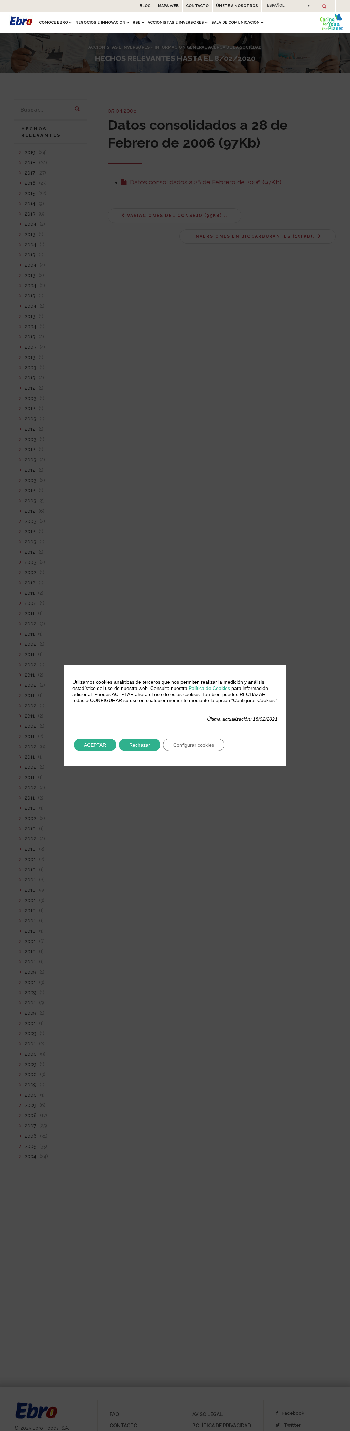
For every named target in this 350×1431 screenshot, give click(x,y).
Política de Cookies (209, 688)
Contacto (197, 6)
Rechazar (139, 745)
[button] (287, 6)
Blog (145, 6)
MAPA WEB (168, 6)
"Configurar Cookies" (254, 700)
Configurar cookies (193, 745)
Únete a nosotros (237, 6)
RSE (136, 22)
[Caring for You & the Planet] (331, 21)
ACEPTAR (95, 745)
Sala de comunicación (235, 22)
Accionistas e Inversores (176, 22)
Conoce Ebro (53, 22)
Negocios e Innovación (100, 22)
